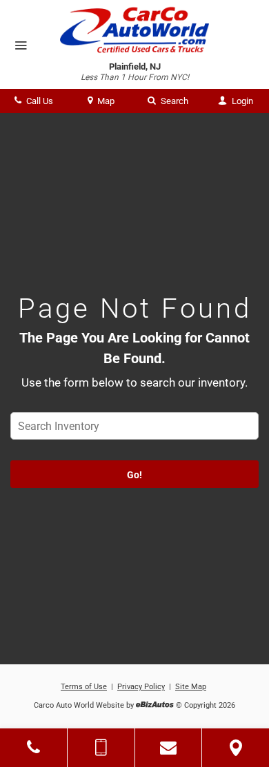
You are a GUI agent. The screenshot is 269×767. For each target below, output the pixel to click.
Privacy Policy (141, 686)
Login (241, 101)
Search (173, 101)
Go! (134, 474)
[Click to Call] (33, 747)
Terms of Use (84, 686)
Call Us (38, 101)
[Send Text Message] (101, 747)
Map (104, 101)
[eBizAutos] (155, 706)
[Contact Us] (168, 747)
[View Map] (235, 747)
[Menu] (21, 46)
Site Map (190, 686)
